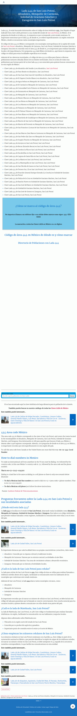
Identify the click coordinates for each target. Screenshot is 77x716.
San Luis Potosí (53, 33)
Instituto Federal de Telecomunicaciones (23, 491)
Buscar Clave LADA (7, 394)
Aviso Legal (45, 707)
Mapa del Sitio (54, 707)
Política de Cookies (35, 707)
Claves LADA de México (59, 408)
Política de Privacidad (22, 707)
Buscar (72, 396)
